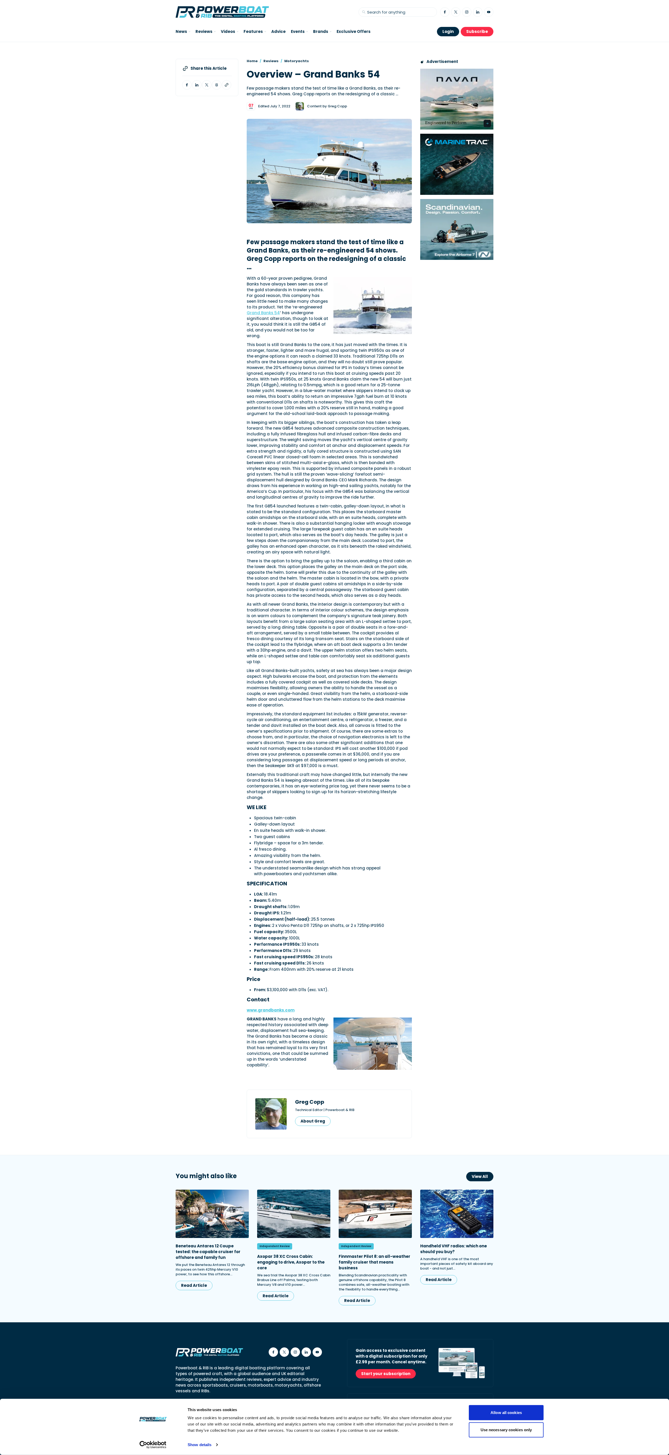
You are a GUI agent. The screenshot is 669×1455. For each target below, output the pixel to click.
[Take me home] (222, 12)
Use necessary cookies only (506, 1429)
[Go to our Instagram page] (466, 12)
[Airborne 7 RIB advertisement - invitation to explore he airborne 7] (456, 229)
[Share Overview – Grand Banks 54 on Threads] (216, 85)
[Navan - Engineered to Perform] (456, 99)
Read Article (194, 1285)
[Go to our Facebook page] (444, 12)
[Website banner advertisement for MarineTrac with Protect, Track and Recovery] (456, 164)
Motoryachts (296, 61)
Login (448, 31)
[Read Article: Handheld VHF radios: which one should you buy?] (456, 1214)
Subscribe (477, 31)
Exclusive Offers (354, 31)
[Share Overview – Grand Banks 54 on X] (206, 85)
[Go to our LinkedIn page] (477, 12)
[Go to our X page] (455, 12)
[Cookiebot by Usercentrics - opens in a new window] (153, 1445)
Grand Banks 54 (263, 312)
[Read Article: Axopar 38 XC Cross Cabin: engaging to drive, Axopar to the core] (293, 1214)
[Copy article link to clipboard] (226, 85)
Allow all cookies (506, 1412)
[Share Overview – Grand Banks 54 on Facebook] (187, 85)
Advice (278, 31)
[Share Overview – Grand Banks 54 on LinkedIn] (196, 85)
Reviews (271, 61)
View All (480, 1176)
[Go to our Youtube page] (488, 12)
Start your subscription (385, 1373)
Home (252, 61)
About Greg (313, 1121)
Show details (199, 1444)
